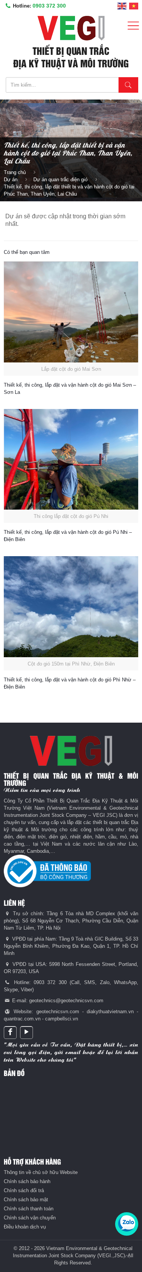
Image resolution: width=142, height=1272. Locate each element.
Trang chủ (15, 172)
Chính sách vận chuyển (30, 1218)
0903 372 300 (49, 6)
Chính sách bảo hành (27, 1181)
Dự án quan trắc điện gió (60, 179)
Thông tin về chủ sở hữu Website (41, 1172)
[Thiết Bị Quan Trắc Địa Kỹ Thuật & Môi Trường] (71, 28)
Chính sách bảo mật (26, 1199)
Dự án (10, 179)
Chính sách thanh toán (28, 1208)
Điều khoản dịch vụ (25, 1227)
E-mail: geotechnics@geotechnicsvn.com (57, 1000)
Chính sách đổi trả (24, 1190)
